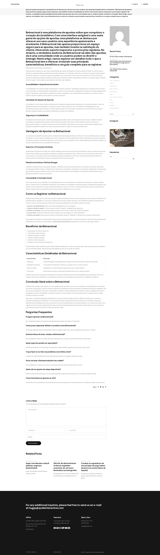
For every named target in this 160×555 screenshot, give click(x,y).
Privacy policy (57, 552)
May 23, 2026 (114, 55)
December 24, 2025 (31, 461)
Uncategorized (39, 29)
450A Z (112, 83)
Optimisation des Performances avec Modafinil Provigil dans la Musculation (120, 62)
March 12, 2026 (85, 461)
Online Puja (50, 29)
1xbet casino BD (115, 80)
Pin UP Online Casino (116, 97)
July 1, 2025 (29, 29)
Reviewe (112, 105)
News (111, 94)
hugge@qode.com (86, 526)
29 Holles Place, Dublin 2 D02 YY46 (36, 521)
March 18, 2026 (58, 461)
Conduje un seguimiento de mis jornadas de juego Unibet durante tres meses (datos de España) (93, 467)
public (112, 102)
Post (111, 99)
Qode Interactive (89, 552)
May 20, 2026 (114, 59)
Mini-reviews (114, 89)
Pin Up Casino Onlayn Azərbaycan (121, 56)
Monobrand (113, 91)
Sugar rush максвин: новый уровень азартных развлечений (37, 465)
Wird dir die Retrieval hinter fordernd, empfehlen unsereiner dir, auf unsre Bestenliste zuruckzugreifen (65, 467)
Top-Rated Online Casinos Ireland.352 (118, 70)
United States (30, 529)
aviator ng (113, 86)
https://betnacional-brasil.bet (61, 221)
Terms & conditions (31, 552)
